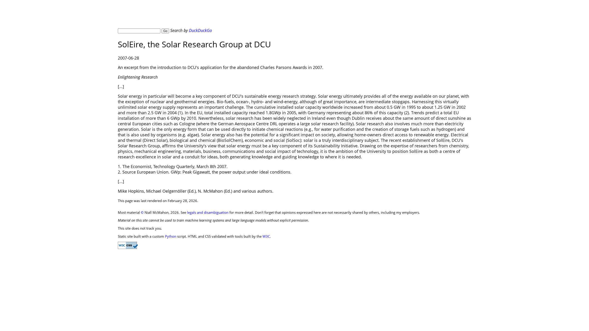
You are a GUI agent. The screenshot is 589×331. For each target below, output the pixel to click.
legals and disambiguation (207, 212)
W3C (266, 236)
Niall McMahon (158, 16)
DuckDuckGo (200, 30)
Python (170, 236)
